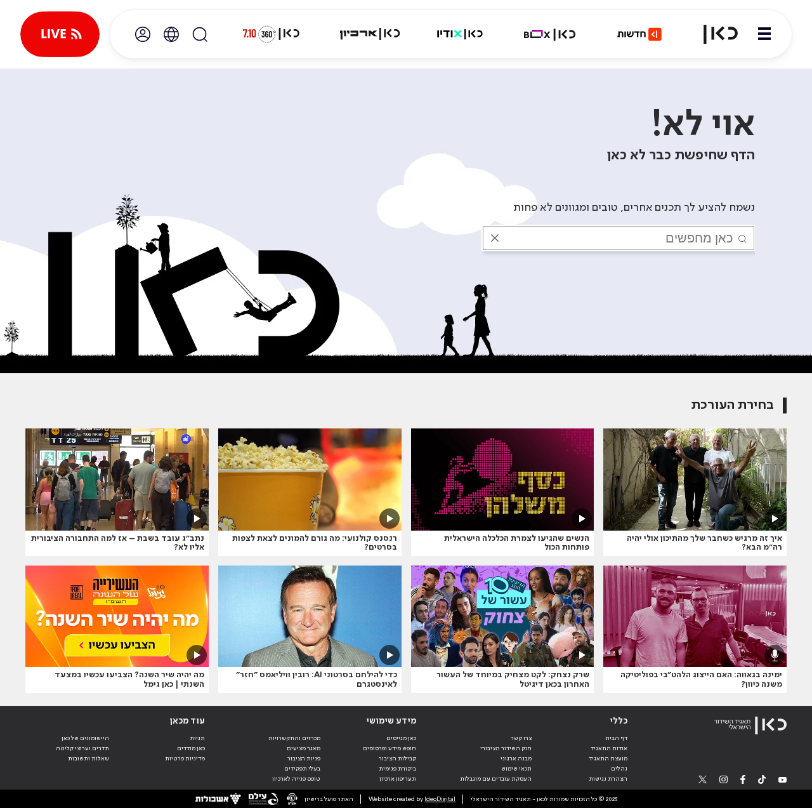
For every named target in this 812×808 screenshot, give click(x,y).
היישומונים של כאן (85, 738)
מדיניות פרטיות (185, 758)
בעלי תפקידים (302, 768)
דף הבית (616, 738)
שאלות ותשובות (88, 758)
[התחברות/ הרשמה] (142, 34)
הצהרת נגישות (608, 779)
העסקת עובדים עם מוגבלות (496, 779)
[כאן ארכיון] (370, 34)
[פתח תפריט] (764, 34)
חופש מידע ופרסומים (389, 748)
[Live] (60, 34)
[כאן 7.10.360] (271, 34)
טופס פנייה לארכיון (296, 779)
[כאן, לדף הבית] (713, 34)
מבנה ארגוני (516, 758)
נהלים (619, 768)
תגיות (197, 738)
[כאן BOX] (550, 34)
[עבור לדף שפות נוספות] (171, 34)
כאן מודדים (191, 748)
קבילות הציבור (397, 758)
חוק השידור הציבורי (506, 748)
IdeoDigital (439, 799)
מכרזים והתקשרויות (294, 738)
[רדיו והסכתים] (460, 34)
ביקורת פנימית (397, 768)
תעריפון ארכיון (397, 778)
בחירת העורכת (732, 405)
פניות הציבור (303, 758)
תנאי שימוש (516, 768)
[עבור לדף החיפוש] (200, 34)
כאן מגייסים (401, 738)
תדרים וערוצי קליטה (82, 748)
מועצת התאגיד (608, 758)
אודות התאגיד (609, 748)
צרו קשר (521, 738)
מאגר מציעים (303, 748)
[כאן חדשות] (639, 34)
